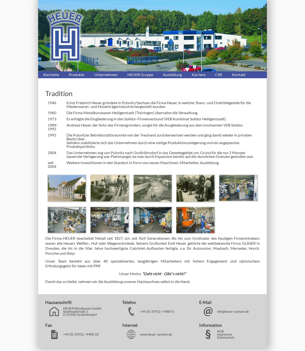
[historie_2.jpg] (110, 200)
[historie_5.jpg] (238, 199)
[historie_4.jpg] (195, 200)
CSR (218, 74)
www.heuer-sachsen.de (156, 334)
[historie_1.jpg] (67, 200)
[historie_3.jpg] (152, 200)
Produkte (76, 74)
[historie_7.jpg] (110, 231)
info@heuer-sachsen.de (233, 311)
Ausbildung (172, 74)
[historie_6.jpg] (67, 231)
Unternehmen (105, 74)
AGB (220, 331)
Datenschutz (225, 337)
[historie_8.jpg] (152, 231)
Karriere (198, 74)
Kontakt (239, 74)
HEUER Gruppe (140, 74)
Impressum (224, 334)
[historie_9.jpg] (195, 231)
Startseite (51, 74)
